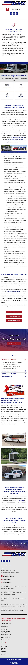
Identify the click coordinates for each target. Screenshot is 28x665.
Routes (2, 649)
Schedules (3, 648)
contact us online (21, 137)
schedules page (19, 139)
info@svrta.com (7, 582)
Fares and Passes (5, 646)
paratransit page (10, 139)
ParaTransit (3, 651)
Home (2, 645)
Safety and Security (5, 652)
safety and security (10, 142)
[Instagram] (14, 13)
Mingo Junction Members (9, 371)
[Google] (17, 13)
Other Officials (7, 376)
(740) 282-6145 (13, 137)
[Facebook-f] (11, 13)
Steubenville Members (9, 359)
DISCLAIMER (18, 659)
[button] (14, 359)
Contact (3, 654)
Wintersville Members (9, 373)
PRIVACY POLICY (11, 659)
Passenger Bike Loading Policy (13, 291)
